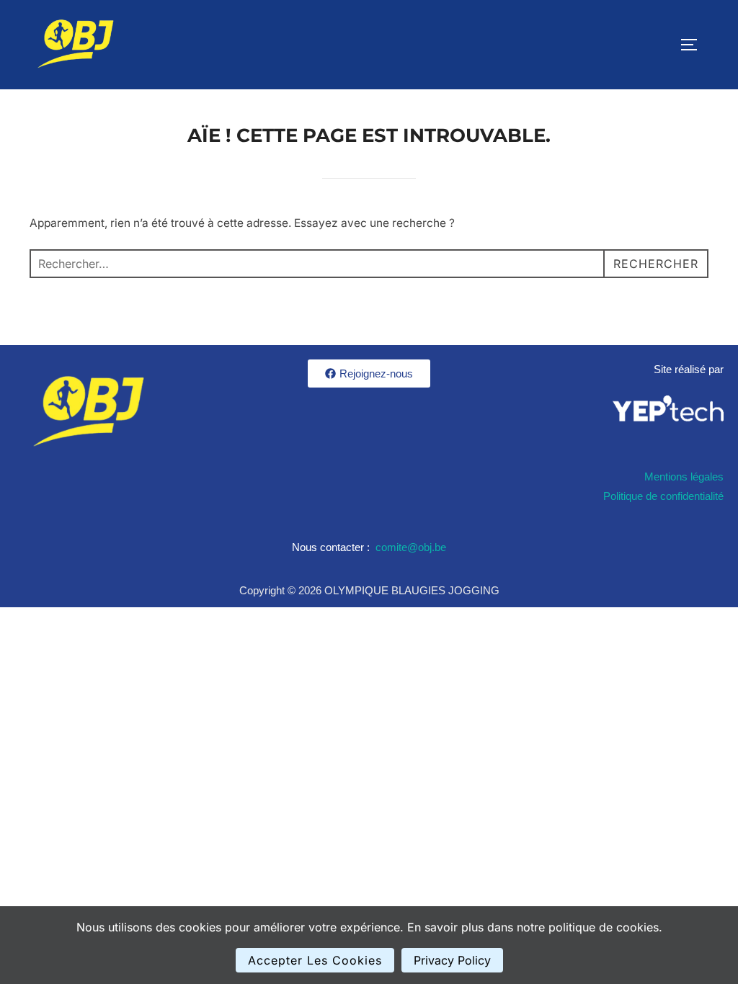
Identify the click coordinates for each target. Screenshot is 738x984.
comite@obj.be (410, 547)
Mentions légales (684, 476)
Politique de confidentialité (663, 496)
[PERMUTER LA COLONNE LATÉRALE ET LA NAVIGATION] (694, 45)
